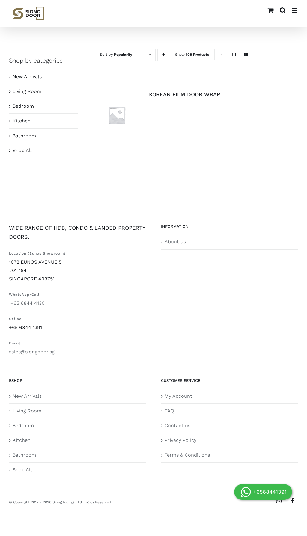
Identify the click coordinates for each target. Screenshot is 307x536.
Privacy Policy (180, 440)
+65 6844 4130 (27, 303)
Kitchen (22, 121)
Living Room (27, 91)
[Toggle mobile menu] (295, 10)
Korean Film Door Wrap (184, 94)
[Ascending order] (163, 55)
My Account (178, 396)
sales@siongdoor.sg (32, 352)
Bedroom (23, 106)
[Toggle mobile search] (283, 10)
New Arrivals (27, 76)
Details (116, 119)
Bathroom (24, 136)
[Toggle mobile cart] (271, 10)
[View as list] (246, 55)
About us (175, 241)
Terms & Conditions (187, 455)
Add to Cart (112, 113)
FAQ (169, 411)
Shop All (22, 150)
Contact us (177, 425)
